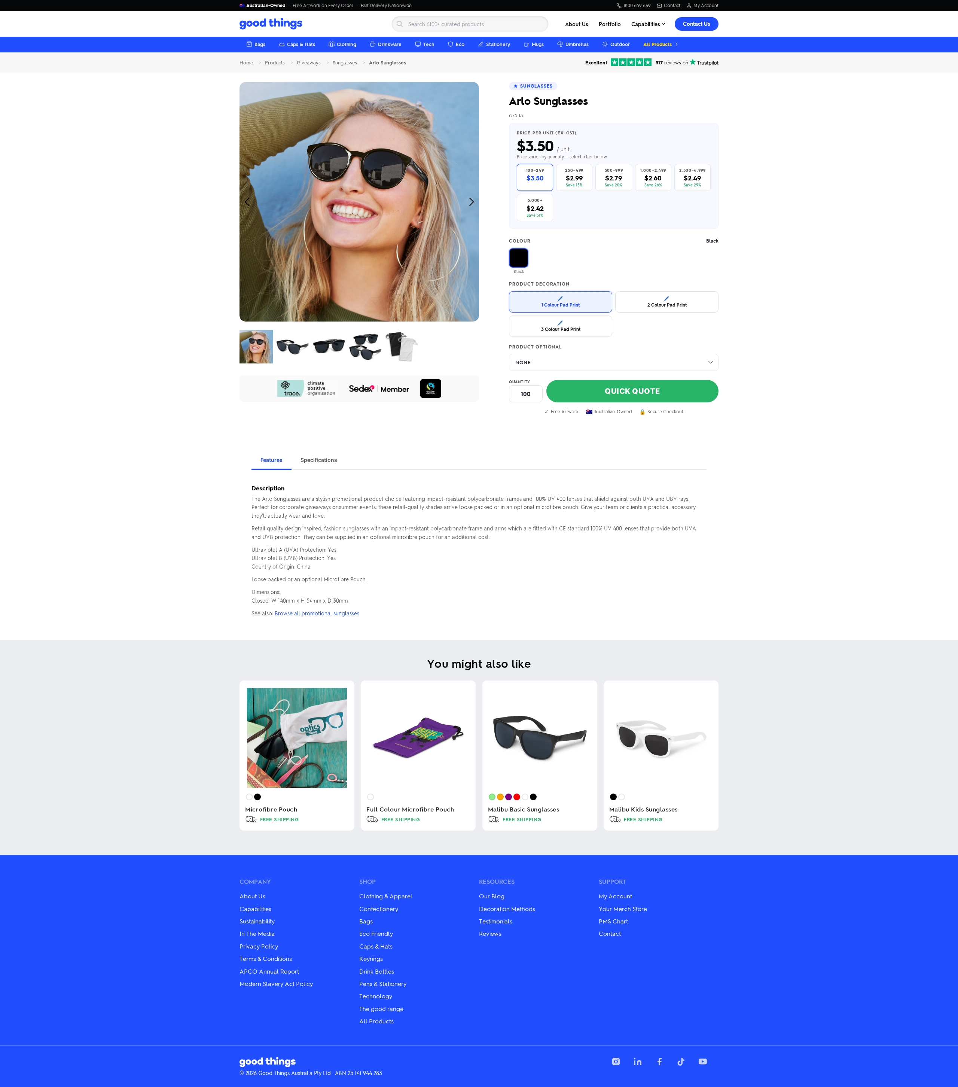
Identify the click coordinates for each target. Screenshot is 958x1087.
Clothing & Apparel (385, 896)
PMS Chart (613, 921)
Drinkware (390, 44)
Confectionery (378, 909)
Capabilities (645, 24)
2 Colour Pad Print (667, 301)
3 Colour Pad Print (560, 326)
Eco (460, 44)
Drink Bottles (376, 971)
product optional (535, 347)
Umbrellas (577, 44)
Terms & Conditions (266, 958)
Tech (428, 44)
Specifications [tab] (318, 460)
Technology (375, 996)
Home (246, 63)
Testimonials (495, 921)
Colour (613, 241)
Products (275, 63)
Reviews (490, 933)
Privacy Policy (259, 946)
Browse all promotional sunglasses (317, 613)
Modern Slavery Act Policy (276, 983)
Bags (259, 44)
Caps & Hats (301, 44)
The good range (381, 1009)
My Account (705, 5)
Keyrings (371, 958)
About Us (576, 24)
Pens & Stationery (382, 983)
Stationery (498, 44)
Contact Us (696, 23)
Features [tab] (271, 460)
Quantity (519, 382)
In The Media (257, 933)
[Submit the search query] (400, 24)
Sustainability (257, 921)
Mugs (538, 44)
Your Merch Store (623, 909)
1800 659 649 (637, 5)
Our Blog (491, 896)
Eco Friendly (376, 933)
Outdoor (620, 44)
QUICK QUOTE (632, 391)
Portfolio (610, 24)
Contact (672, 5)
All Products (657, 44)
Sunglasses (345, 63)
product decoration (539, 284)
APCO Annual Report (269, 971)
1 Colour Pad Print (560, 301)
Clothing (346, 44)
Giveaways (309, 63)
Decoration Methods (507, 909)
